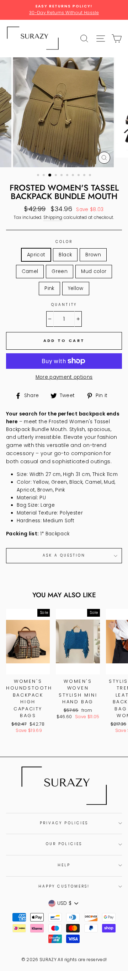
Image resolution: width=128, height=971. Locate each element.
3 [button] (50, 175)
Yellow (76, 288)
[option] (64, 10)
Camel (30, 271)
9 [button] (85, 176)
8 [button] (79, 176)
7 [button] (73, 176)
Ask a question (64, 555)
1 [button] (39, 176)
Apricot (36, 254)
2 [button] (44, 176)
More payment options (64, 377)
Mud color (93, 271)
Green (60, 271)
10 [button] (90, 176)
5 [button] (62, 176)
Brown (93, 254)
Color (64, 241)
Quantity (63, 304)
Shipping (53, 217)
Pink (49, 288)
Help (64, 865)
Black (65, 254)
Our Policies (64, 844)
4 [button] (56, 176)
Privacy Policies (64, 823)
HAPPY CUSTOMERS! (64, 886)
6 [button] (68, 176)
